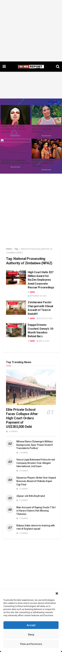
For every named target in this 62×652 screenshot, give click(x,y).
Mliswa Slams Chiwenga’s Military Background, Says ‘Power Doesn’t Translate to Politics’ (34, 445)
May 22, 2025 (43, 341)
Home (9, 249)
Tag (16, 249)
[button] (57, 593)
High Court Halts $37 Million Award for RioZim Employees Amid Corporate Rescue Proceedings (41, 280)
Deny (31, 634)
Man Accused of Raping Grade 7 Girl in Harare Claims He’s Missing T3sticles (35, 510)
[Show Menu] (4, 66)
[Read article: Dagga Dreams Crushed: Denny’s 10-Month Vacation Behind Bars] (16, 330)
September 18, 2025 (37, 296)
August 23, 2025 (45, 318)
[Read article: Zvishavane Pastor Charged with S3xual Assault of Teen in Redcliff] (16, 307)
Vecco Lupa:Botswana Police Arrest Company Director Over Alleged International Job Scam (35, 463)
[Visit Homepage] (31, 66)
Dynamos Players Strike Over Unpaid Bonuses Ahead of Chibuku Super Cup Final (36, 481)
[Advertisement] (31, 30)
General (12, 273)
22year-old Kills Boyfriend (30, 496)
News (32, 292)
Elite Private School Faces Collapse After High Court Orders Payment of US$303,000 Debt (22, 418)
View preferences (31, 644)
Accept (31, 625)
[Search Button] (57, 66)
